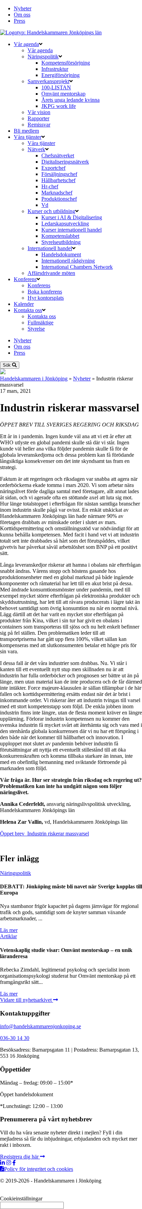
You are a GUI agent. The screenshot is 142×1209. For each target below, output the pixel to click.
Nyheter (22, 8)
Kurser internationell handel (71, 230)
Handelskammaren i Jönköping (34, 378)
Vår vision (39, 112)
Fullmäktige (40, 322)
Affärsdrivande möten (51, 273)
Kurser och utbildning (51, 211)
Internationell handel (50, 248)
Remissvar (39, 124)
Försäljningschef (59, 174)
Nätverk (36, 149)
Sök (7, 365)
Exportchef (53, 168)
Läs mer (9, 930)
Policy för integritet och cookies (38, 1169)
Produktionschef (59, 199)
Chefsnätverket (57, 155)
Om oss (22, 15)
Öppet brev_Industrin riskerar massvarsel (44, 833)
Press (19, 21)
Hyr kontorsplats (46, 298)
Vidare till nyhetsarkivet (26, 1000)
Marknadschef (56, 193)
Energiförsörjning (60, 75)
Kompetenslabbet (60, 236)
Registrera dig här (20, 1157)
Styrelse (36, 329)
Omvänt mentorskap (63, 94)
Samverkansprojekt (48, 81)
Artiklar (8, 936)
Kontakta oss (28, 310)
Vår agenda (26, 44)
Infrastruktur (54, 69)
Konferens (25, 279)
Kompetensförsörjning (65, 63)
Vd (44, 205)
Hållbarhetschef (58, 180)
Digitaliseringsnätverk (65, 162)
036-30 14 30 (14, 1038)
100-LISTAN (56, 87)
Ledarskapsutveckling (65, 223)
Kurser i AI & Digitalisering (71, 217)
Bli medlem (26, 131)
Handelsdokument (61, 254)
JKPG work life (58, 106)
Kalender (24, 304)
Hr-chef (49, 186)
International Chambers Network (77, 267)
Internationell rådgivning (68, 261)
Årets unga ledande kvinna (70, 100)
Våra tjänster (27, 137)
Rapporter (38, 118)
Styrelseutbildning (61, 242)
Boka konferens (45, 292)
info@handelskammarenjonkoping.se (40, 1026)
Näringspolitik (43, 56)
